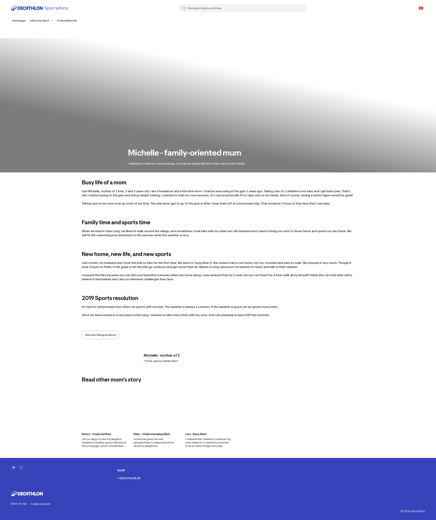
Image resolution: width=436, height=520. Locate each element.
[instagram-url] (21, 467)
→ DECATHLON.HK (129, 478)
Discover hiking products (100, 334)
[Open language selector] (421, 8)
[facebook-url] (13, 467)
